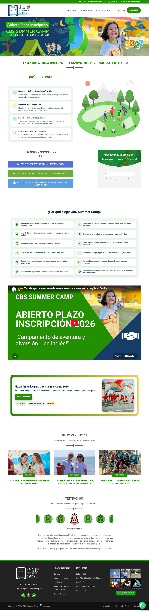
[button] (142, 605)
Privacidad (119, 606)
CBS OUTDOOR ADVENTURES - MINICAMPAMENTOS (42, 164)
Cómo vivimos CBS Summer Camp (61, 588)
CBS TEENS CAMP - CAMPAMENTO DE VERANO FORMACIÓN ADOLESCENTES (42, 184)
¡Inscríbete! (133, 10)
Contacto (137, 606)
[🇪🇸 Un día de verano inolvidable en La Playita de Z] (136, 573)
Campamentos (86, 10)
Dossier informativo (61, 578)
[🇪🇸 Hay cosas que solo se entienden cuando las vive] (125, 573)
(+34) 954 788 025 (31, 584)
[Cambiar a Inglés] (124, 10)
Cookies (128, 606)
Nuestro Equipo (60, 594)
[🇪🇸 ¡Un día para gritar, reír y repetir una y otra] (125, 584)
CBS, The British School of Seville (89, 578)
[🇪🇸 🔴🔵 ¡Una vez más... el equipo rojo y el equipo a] (115, 584)
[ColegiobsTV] (85, 2)
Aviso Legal (107, 606)
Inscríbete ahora (23, 397)
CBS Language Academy (85, 586)
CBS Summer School (84, 590)
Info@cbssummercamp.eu (31, 589)
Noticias (111, 10)
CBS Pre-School (82, 582)
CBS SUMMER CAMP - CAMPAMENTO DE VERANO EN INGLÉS (42, 173)
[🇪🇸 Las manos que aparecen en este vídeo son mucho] (115, 573)
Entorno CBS (81, 574)
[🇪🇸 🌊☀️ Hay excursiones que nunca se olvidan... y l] (136, 584)
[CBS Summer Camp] (76, 2)
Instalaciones (59, 582)
